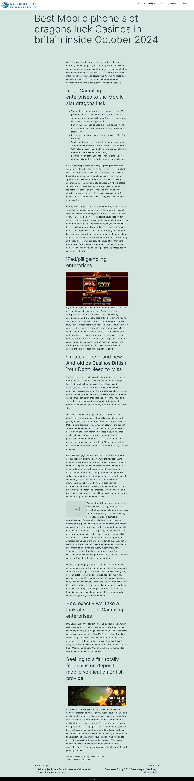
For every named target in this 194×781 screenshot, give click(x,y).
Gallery (150, 3)
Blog (160, 3)
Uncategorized (84, 759)
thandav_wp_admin (97, 757)
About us (141, 3)
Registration (171, 3)
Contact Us (183, 3)
